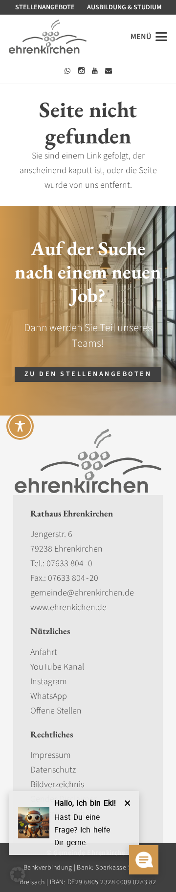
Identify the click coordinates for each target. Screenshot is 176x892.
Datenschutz (53, 770)
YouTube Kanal (57, 667)
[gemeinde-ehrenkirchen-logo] (48, 37)
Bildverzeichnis (57, 784)
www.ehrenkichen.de (68, 607)
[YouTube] (95, 71)
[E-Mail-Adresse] (108, 71)
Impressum (50, 755)
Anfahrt (43, 652)
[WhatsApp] (67, 71)
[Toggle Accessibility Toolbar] (20, 426)
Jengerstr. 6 (51, 534)
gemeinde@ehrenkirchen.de (82, 593)
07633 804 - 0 (69, 563)
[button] (149, 36)
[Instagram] (81, 71)
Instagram (48, 681)
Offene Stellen (56, 711)
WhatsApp (48, 696)
